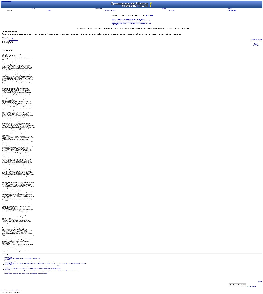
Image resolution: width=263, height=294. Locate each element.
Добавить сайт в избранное (6, 1)
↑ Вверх (260, 281)
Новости (14, 290)
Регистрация (149, 15)
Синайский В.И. (9, 38)
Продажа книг (8, 290)
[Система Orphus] (237, 286)
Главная (2, 290)
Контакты (19, 290)
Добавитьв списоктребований (256, 44)
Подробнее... (131, 22)
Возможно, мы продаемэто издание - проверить (256, 40)
